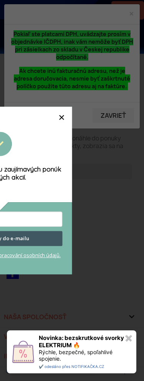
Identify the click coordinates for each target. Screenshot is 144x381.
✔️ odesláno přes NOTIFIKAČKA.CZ (71, 366)
